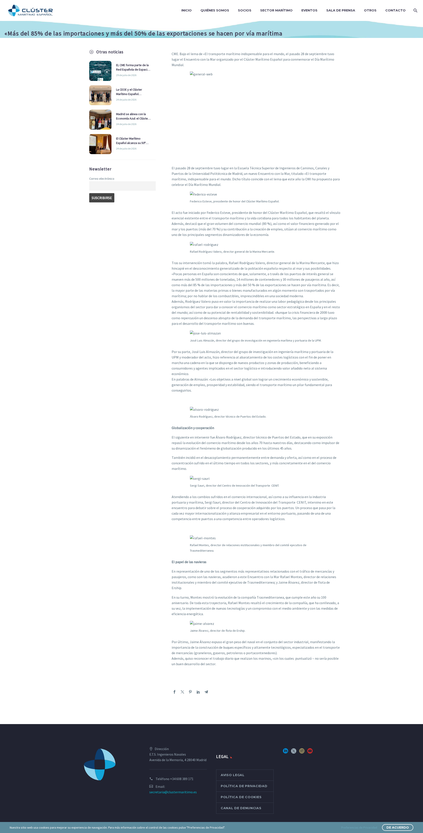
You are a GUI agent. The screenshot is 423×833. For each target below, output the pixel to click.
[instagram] (301, 752)
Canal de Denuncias (241, 808)
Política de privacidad (244, 786)
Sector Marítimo (276, 10)
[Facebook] (174, 692)
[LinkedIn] (198, 692)
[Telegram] (206, 692)
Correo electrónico (101, 179)
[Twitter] (182, 692)
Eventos (309, 10)
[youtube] (310, 752)
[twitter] (293, 752)
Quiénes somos (214, 10)
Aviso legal (233, 775)
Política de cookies (241, 797)
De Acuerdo (397, 827)
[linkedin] (285, 752)
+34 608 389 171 (181, 779)
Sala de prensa (340, 10)
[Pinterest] (190, 692)
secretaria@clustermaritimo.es (173, 792)
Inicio (186, 10)
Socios (244, 10)
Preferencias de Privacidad (359, 827)
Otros (370, 10)
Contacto (395, 10)
